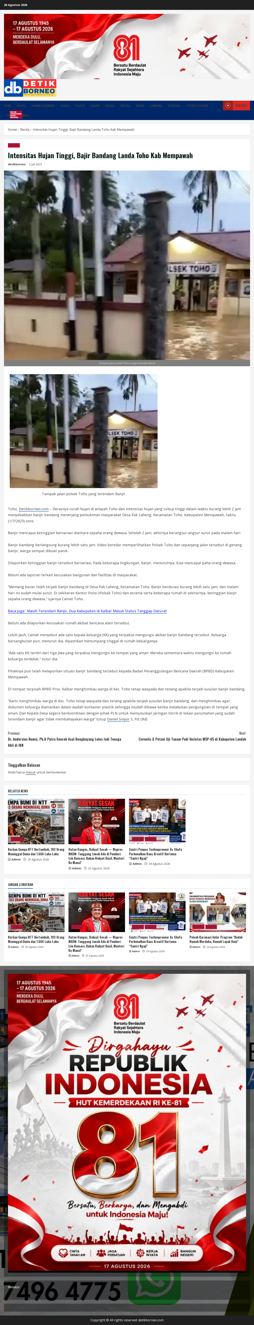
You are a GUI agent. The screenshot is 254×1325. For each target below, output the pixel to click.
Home (7, 105)
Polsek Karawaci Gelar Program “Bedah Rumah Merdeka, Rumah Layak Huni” (216, 939)
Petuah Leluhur (197, 105)
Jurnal (211, 926)
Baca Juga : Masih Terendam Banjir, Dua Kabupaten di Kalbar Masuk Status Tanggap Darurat (87, 611)
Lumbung (156, 105)
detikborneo (17, 164)
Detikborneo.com (34, 508)
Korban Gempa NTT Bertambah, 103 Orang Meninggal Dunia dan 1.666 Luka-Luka (36, 851)
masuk (31, 772)
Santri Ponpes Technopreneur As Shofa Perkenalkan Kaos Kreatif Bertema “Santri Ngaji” (155, 854)
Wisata (110, 105)
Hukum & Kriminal (43, 105)
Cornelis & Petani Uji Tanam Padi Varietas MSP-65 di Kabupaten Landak (192, 736)
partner (241, 105)
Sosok (140, 105)
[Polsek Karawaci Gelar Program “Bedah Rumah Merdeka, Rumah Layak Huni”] (218, 912)
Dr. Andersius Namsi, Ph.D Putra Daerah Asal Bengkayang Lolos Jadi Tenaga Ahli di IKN (64, 739)
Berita (21, 105)
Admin (16, 859)
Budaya (95, 105)
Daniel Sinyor (118, 719)
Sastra (125, 105)
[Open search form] (218, 110)
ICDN (11, 115)
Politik (80, 105)
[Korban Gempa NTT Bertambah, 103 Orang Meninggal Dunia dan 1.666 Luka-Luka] (36, 821)
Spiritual (174, 105)
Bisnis (65, 105)
